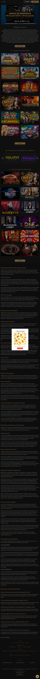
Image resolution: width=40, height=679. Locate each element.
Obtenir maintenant (20, 348)
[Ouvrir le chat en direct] (37, 676)
